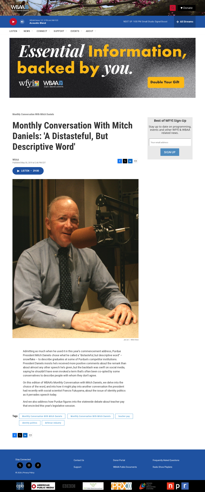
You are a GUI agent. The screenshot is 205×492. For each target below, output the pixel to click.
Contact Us (79, 460)
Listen (13, 31)
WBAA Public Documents (125, 467)
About (89, 31)
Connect (42, 31)
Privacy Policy (28, 473)
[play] (13, 22)
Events (75, 31)
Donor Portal (119, 460)
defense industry (53, 423)
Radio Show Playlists (162, 467)
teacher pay (124, 416)
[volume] (22, 21)
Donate (188, 7)
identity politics (29, 423)
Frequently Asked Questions (166, 460)
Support (59, 31)
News (27, 31)
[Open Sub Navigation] (19, 31)
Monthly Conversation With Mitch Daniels (33, 114)
